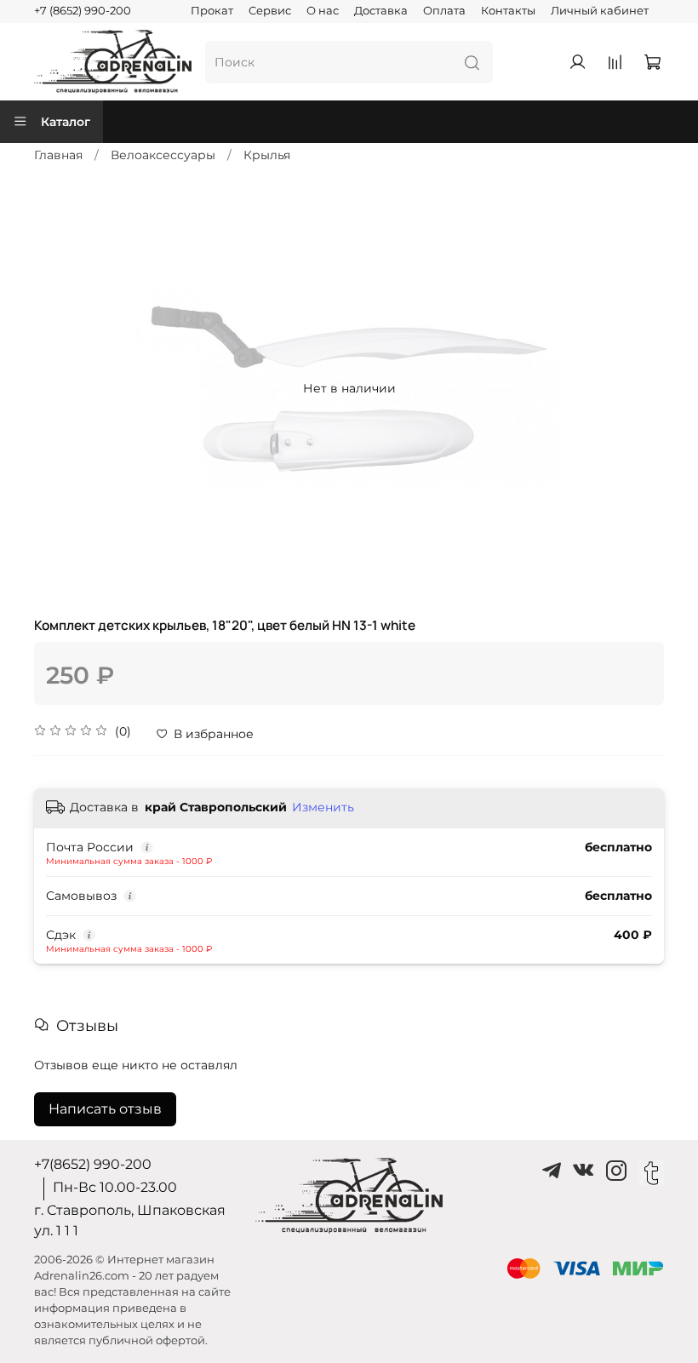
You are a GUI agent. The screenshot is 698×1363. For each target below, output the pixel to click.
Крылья (266, 155)
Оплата (444, 10)
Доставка (381, 10)
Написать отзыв (105, 1109)
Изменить (323, 807)
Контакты (508, 10)
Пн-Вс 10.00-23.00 (115, 1187)
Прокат (212, 10)
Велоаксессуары (163, 155)
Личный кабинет (600, 10)
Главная (58, 155)
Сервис (270, 10)
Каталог (65, 121)
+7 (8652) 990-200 (82, 10)
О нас (322, 10)
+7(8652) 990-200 (93, 1164)
